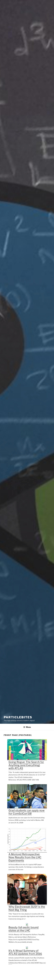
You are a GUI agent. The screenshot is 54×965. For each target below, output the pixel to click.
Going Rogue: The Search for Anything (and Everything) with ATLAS (26, 765)
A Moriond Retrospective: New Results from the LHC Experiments (25, 857)
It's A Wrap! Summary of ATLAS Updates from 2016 (25, 952)
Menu (28, 727)
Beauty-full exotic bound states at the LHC (24, 929)
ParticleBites (18, 717)
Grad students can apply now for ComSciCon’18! (27, 812)
